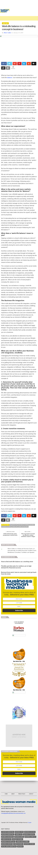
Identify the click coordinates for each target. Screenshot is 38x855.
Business (20, 846)
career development (22, 841)
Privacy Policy (21, 793)
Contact (31, 793)
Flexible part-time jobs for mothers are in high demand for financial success (16, 567)
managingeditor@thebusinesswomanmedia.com (13, 813)
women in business (7, 836)
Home (6, 793)
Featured (20, 524)
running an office (6, 526)
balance (9, 77)
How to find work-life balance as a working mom (17, 561)
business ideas (19, 836)
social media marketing (9, 846)
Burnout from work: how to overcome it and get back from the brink (18, 573)
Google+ (30, 822)
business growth (7, 844)
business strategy (29, 834)
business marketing (8, 834)
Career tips (18, 834)
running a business (29, 524)
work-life (14, 526)
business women (29, 844)
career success (6, 839)
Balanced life (13, 524)
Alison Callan (7, 32)
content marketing (8, 832)
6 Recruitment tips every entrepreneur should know (10, 534)
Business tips (19, 832)
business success (30, 832)
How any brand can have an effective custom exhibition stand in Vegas (28, 535)
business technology (8, 841)
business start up (30, 836)
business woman (17, 839)
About (12, 793)
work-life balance (23, 526)
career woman (18, 844)
